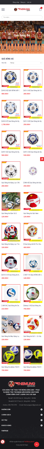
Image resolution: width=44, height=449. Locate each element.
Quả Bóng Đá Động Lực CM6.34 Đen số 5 (15, 183)
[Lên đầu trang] (36, 444)
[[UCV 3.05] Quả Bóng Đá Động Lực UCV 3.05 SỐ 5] (33, 109)
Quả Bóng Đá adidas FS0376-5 (33, 367)
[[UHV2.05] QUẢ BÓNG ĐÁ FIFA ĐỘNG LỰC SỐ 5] (11, 78)
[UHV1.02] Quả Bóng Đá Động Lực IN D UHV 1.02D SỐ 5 (20, 152)
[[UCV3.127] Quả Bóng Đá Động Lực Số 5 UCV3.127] (11, 263)
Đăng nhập (16, 2)
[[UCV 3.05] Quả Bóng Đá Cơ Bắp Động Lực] (33, 78)
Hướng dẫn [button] (6, 409)
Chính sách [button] (6, 415)
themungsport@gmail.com (32, 405)
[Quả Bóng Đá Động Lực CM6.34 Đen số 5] (11, 170)
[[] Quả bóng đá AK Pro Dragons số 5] (33, 232)
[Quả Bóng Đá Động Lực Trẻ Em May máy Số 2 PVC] (11, 232)
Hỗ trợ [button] (4, 420)
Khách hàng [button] (6, 425)
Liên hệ (29, 2)
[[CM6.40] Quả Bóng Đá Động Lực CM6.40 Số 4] (33, 170)
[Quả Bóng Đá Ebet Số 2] (11, 201)
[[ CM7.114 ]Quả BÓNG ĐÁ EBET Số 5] (33, 263)
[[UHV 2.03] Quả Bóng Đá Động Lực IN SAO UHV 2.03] (33, 140)
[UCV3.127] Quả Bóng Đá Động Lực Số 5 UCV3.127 (18, 275)
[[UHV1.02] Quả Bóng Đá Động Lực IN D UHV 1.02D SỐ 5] (11, 140)
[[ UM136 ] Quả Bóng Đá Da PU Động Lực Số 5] (11, 293)
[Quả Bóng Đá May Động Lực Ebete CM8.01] (11, 324)
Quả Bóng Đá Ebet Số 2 (9, 213)
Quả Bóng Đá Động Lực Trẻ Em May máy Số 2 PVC (18, 244)
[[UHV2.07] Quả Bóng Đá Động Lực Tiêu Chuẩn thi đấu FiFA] (11, 109)
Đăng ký (23, 2)
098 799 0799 (12, 405)
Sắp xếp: (4, 62)
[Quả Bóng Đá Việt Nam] (33, 201)
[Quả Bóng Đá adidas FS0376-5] (33, 355)
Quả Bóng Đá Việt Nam (31, 213)
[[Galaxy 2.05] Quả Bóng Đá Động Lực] (33, 293)
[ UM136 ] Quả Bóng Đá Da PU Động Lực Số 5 (17, 306)
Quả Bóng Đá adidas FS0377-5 (11, 367)
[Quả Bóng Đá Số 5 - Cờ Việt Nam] (33, 324)
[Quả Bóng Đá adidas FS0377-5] (11, 355)
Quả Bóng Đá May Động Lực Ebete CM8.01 (16, 336)
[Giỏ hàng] (40, 9)
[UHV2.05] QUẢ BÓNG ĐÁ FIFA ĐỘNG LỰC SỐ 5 (17, 90)
